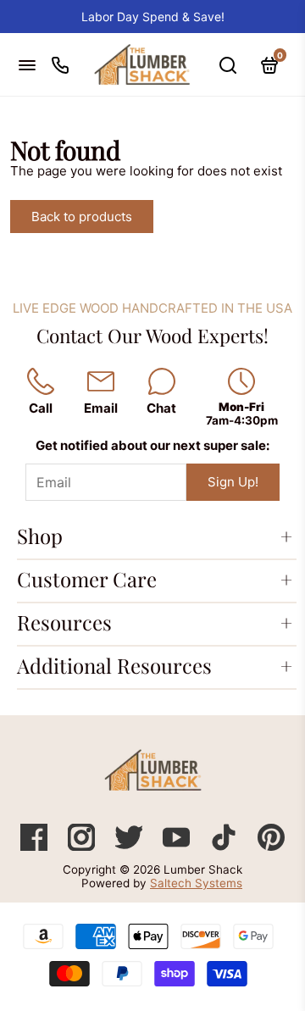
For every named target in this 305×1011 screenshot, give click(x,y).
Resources (64, 622)
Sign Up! (233, 482)
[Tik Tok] (225, 846)
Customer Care (87, 579)
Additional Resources (114, 665)
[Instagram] (83, 846)
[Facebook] (35, 846)
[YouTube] (178, 846)
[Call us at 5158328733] (60, 65)
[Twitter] (130, 846)
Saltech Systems (196, 883)
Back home (211, 216)
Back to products (81, 216)
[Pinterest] (271, 846)
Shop (40, 535)
